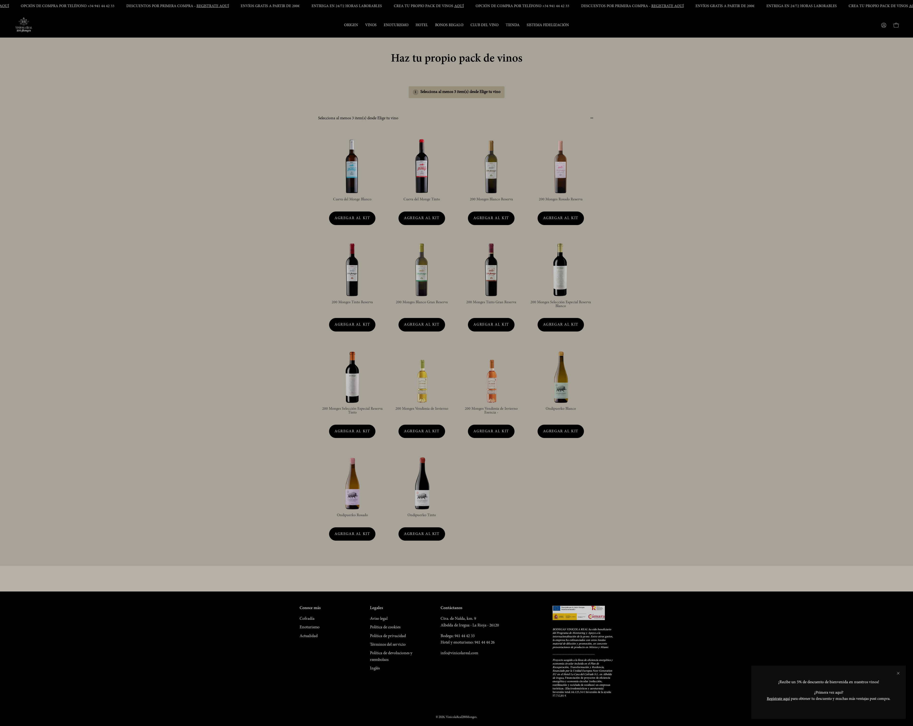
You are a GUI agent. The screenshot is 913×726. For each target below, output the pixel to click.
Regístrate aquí (778, 699)
